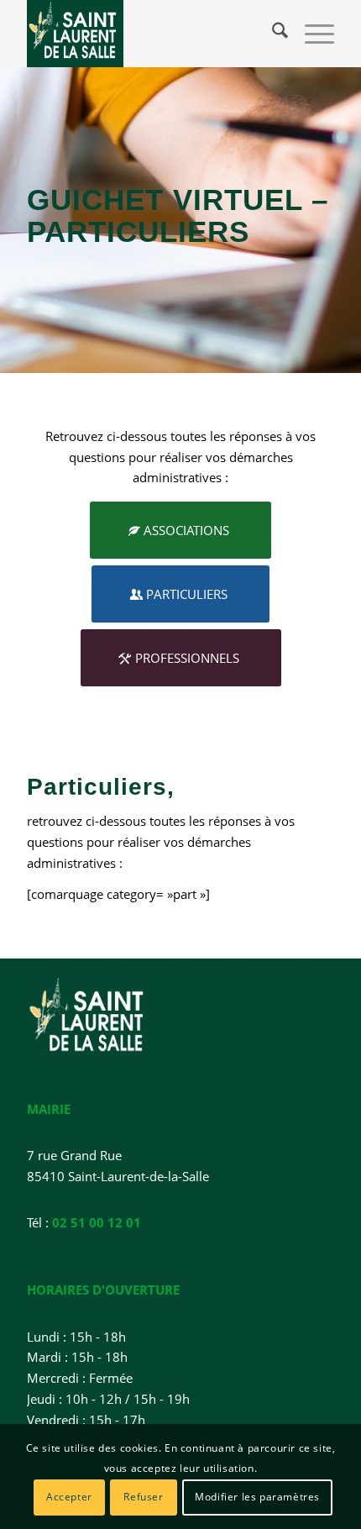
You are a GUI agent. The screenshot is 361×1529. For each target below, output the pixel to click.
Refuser (143, 1497)
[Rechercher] (271, 33)
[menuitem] (271, 33)
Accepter (69, 1497)
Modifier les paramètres (257, 1497)
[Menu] (311, 33)
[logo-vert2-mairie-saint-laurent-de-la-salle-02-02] (149, 33)
